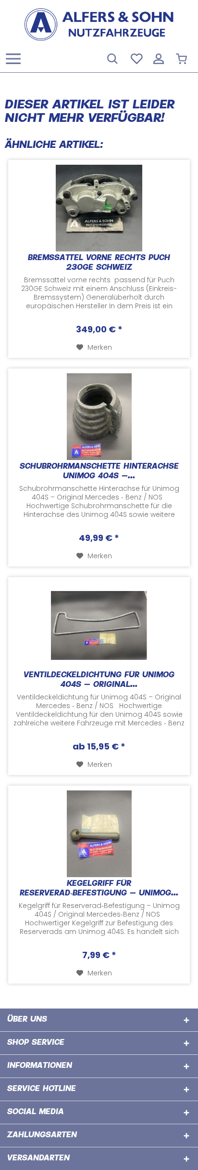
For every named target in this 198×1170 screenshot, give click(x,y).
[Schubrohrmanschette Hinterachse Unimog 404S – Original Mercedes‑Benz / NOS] (99, 416)
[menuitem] (12, 57)
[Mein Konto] (159, 57)
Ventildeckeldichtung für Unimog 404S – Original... (99, 680)
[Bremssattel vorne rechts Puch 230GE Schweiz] (99, 208)
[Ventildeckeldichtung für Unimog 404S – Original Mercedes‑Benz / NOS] (99, 625)
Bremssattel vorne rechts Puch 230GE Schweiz (99, 263)
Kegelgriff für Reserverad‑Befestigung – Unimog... (99, 889)
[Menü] (15, 57)
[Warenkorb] (182, 57)
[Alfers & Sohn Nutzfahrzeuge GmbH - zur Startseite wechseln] (99, 24)
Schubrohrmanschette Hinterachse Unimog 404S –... (99, 472)
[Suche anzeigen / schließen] (112, 57)
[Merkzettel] (135, 57)
